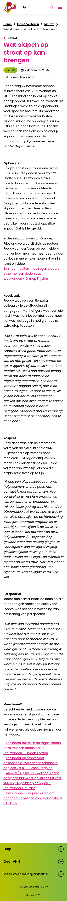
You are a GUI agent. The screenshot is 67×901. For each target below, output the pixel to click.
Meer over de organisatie (25, 874)
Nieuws (49, 24)
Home (7, 24)
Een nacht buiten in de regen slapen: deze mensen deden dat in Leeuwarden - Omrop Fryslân (31, 273)
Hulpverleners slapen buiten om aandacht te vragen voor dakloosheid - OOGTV (32, 798)
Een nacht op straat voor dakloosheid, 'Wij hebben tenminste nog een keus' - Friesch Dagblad (30, 763)
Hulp (7, 849)
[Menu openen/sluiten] (60, 7)
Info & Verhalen (28, 24)
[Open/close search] (51, 7)
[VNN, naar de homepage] (9, 7)
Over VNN (11, 861)
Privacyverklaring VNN (33, 887)
